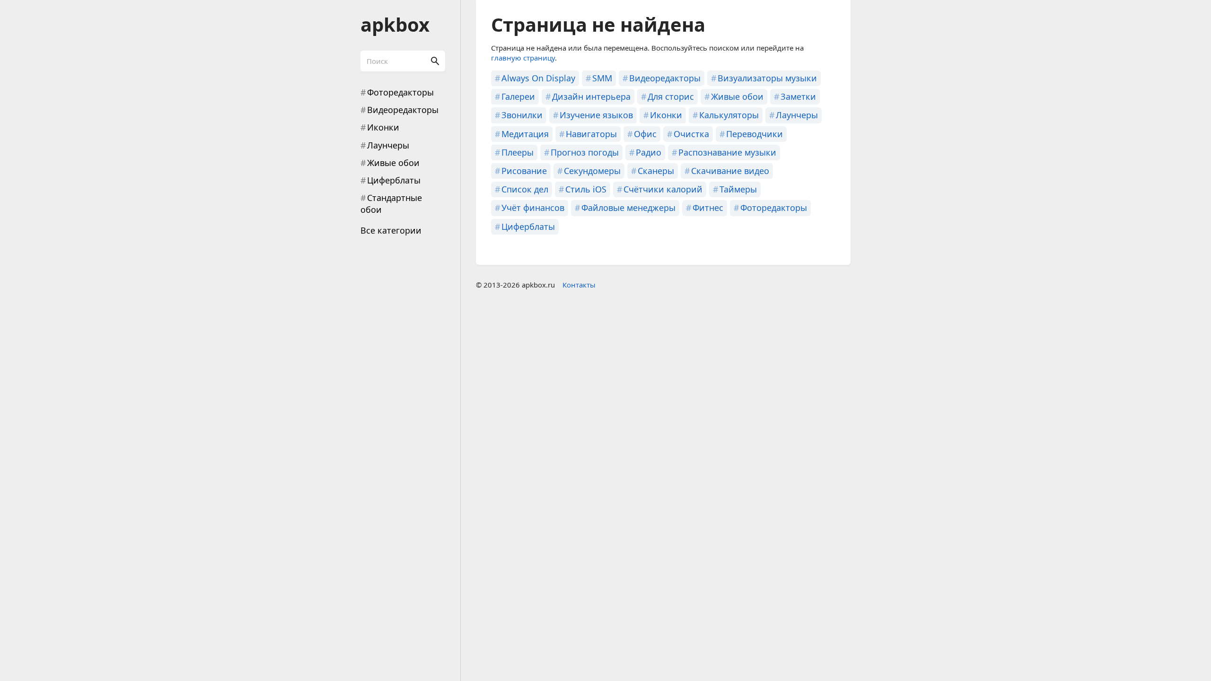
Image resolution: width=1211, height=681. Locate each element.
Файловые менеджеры (628, 207)
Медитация (525, 134)
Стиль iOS (585, 189)
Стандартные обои (391, 203)
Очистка (691, 134)
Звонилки (522, 115)
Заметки (798, 96)
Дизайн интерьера (591, 96)
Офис (645, 134)
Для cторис (671, 96)
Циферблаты (394, 180)
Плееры (517, 152)
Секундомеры (592, 170)
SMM (602, 78)
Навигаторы (591, 134)
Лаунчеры (388, 145)
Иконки (383, 127)
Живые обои (393, 162)
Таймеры (738, 189)
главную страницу (523, 57)
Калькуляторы (729, 115)
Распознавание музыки (727, 152)
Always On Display (538, 78)
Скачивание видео (730, 170)
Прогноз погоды (585, 152)
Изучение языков (596, 115)
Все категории (390, 230)
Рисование (524, 170)
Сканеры (656, 170)
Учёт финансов (532, 207)
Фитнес (708, 207)
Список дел (524, 189)
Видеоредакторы (403, 109)
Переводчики (754, 134)
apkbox (395, 24)
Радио (648, 152)
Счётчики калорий (662, 189)
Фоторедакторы (400, 92)
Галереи (518, 96)
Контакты (579, 284)
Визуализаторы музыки (767, 78)
